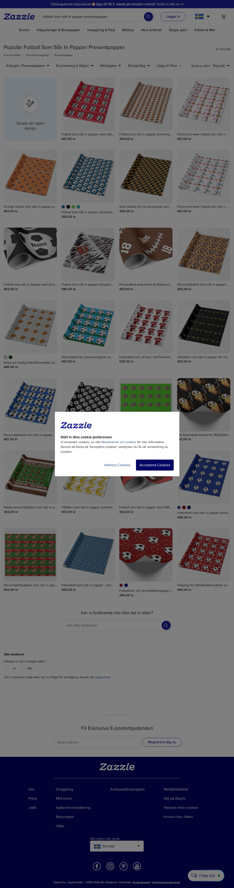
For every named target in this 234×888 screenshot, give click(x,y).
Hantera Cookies (117, 465)
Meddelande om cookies (118, 442)
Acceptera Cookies (155, 465)
